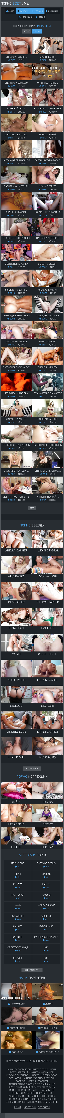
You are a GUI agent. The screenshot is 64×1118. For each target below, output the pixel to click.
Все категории (32, 970)
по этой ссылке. (48, 1101)
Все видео (53, 11)
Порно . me (15, 3)
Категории (24, 11)
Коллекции (26, 17)
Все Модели (32, 768)
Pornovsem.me (22, 1061)
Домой (17, 1107)
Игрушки (38, 11)
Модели (41, 17)
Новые (26, 31)
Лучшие (37, 31)
